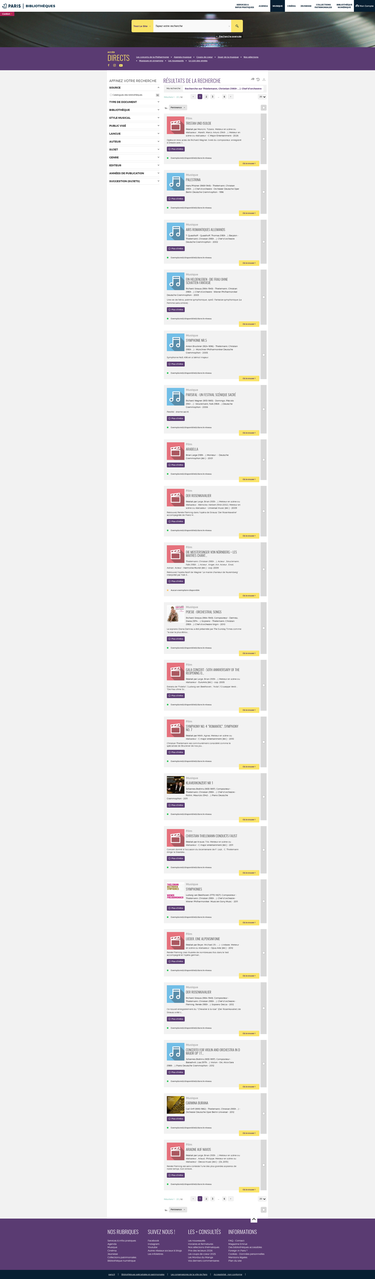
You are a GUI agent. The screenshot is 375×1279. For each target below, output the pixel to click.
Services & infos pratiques (122, 1240)
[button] (364, 6)
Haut (254, 1219)
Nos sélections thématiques (203, 1247)
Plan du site (235, 1260)
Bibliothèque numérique (121, 1260)
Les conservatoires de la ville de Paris (189, 1274)
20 (261, 96)
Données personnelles (251, 1254)
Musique (112, 1247)
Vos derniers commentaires (203, 1260)
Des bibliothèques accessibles (245, 1247)
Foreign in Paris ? (237, 1250)
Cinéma (112, 1250)
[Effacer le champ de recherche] (229, 26)
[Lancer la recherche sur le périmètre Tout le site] (237, 26)
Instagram (154, 1244)
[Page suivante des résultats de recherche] (231, 96)
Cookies (232, 1254)
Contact (239, 1240)
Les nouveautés (196, 1240)
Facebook (153, 1240)
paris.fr (111, 1274)
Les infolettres (155, 1254)
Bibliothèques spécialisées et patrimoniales (142, 1274)
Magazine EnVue (237, 1244)
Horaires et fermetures (200, 1244)
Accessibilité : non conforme (228, 1274)
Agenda (112, 1244)
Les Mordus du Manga (200, 1257)
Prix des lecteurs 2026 (200, 1250)
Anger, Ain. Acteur (217, 564)
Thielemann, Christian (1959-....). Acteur (205, 561)
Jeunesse (113, 1254)
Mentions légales (237, 1257)
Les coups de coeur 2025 (202, 1254)
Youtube (152, 1247)
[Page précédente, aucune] (193, 96)
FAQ (230, 1240)
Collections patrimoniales (122, 1257)
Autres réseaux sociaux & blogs (165, 1250)
